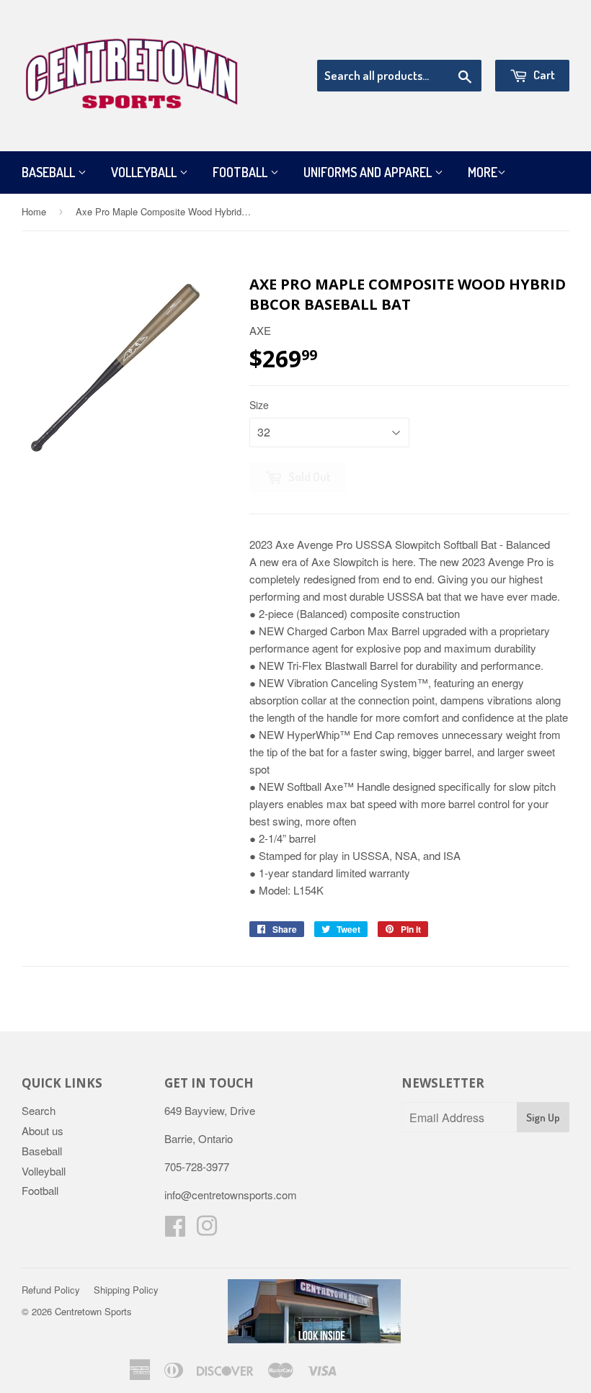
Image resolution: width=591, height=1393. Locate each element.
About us (42, 1130)
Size (259, 405)
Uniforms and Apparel (369, 172)
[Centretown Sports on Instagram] (207, 1229)
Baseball (50, 172)
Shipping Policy (126, 1289)
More (482, 172)
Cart (543, 74)
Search (38, 1110)
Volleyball (145, 172)
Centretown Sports (93, 1311)
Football (241, 172)
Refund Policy (51, 1289)
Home (34, 211)
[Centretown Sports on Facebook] (175, 1229)
